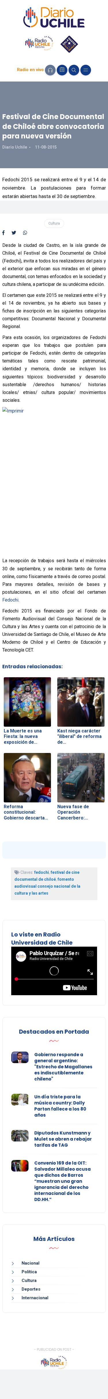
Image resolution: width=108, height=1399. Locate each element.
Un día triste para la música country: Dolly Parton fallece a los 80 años (60, 1106)
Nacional (30, 1263)
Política (29, 1271)
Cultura (54, 223)
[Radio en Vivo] (50, 70)
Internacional (35, 1297)
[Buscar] (74, 70)
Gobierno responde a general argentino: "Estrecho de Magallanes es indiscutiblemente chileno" (63, 1067)
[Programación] (62, 70)
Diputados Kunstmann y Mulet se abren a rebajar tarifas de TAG (63, 1139)
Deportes (31, 1289)
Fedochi (10, 600)
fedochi (41, 872)
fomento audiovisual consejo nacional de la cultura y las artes (47, 886)
